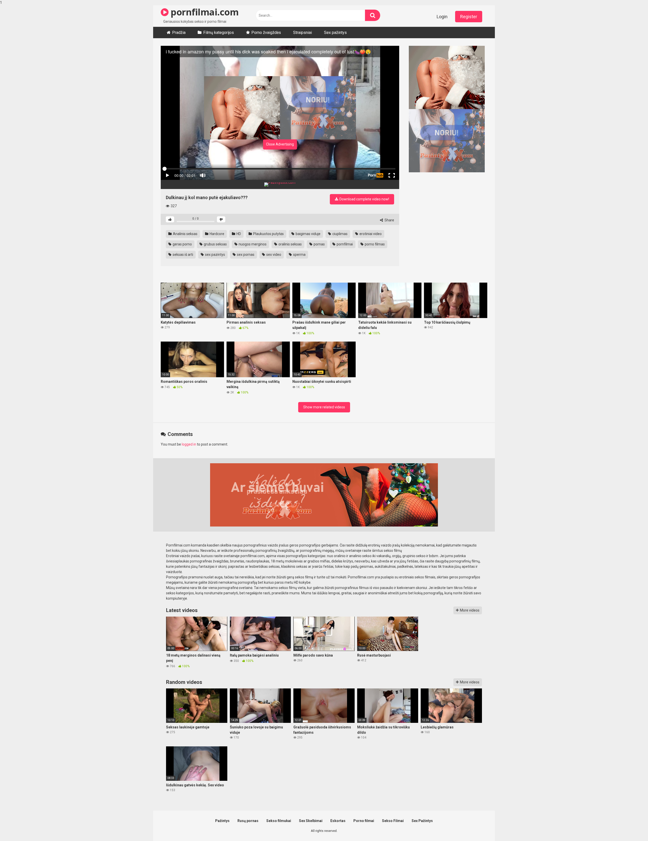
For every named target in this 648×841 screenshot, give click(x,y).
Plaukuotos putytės (268, 234)
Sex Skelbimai (310, 821)
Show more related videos (324, 407)
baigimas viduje (307, 234)
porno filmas (374, 244)
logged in (189, 444)
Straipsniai (302, 32)
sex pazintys (214, 255)
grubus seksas (215, 244)
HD (238, 234)
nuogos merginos (252, 244)
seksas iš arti (182, 255)
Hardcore (216, 234)
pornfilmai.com (203, 12)
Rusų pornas (247, 821)
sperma (299, 255)
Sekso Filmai (393, 821)
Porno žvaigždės (266, 32)
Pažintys (222, 821)
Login (442, 16)
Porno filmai (363, 821)
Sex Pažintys (422, 821)
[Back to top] (631, 826)
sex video (273, 255)
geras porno (182, 244)
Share (389, 220)
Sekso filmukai (278, 821)
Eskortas (338, 821)
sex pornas (245, 255)
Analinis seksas (184, 234)
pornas (319, 244)
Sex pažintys (335, 32)
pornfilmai (344, 244)
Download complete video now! (364, 199)
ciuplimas (340, 234)
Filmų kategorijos (218, 32)
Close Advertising (280, 144)
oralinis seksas (290, 244)
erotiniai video (370, 234)
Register (468, 16)
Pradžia (179, 32)
